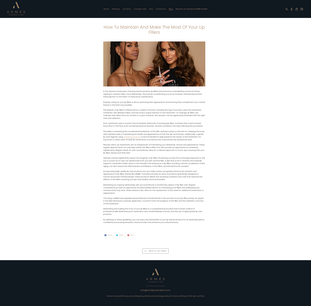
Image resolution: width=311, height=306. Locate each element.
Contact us (176, 296)
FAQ (202, 296)
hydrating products (132, 137)
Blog (184, 296)
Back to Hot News (157, 251)
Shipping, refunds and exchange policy (152, 296)
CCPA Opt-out (193, 296)
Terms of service (114, 296)
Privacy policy (128, 296)
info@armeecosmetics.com (155, 290)
